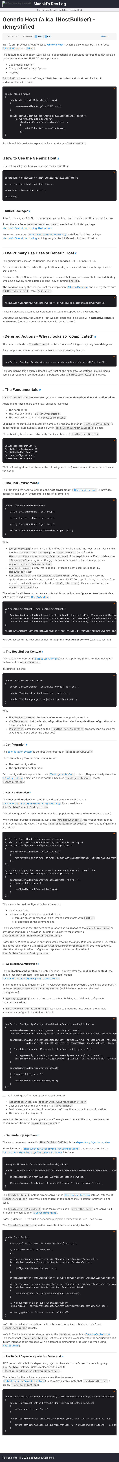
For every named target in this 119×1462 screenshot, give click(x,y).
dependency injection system (93, 1142)
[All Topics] (104, 4)
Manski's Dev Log (50, 3)
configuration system (20, 751)
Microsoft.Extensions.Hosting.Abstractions (27, 228)
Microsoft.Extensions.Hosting (19, 238)
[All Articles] (113, 4)
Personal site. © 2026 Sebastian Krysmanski (28, 1457)
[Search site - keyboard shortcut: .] (96, 4)
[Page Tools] (111, 36)
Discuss (105, 36)
